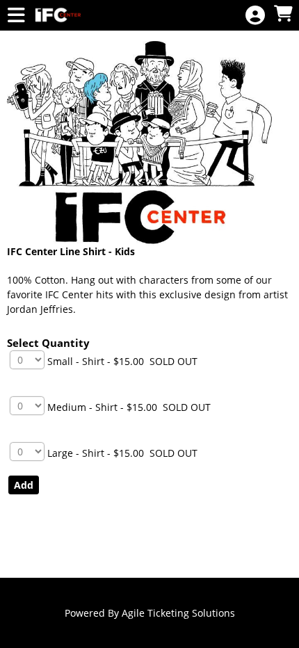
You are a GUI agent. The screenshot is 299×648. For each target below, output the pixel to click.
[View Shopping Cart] (283, 14)
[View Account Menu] (255, 15)
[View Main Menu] (16, 15)
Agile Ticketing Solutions (178, 612)
